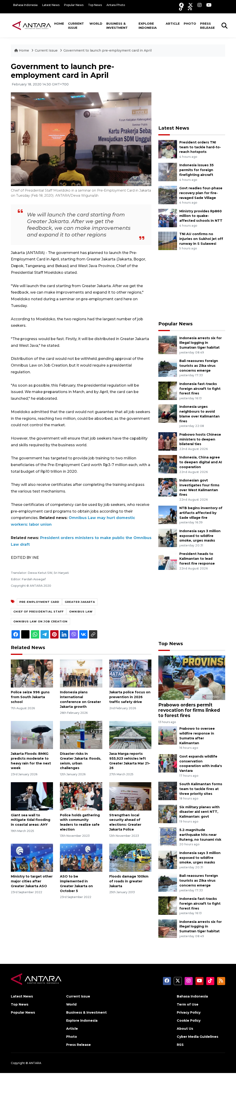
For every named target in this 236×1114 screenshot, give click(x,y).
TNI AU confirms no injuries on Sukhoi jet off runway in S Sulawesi (201, 239)
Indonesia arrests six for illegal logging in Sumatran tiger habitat (200, 343)
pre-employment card (39, 602)
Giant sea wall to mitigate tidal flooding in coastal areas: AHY (30, 820)
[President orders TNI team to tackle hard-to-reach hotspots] (167, 149)
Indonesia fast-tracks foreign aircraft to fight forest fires (200, 389)
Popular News (73, 5)
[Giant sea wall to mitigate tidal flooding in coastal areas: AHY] (32, 796)
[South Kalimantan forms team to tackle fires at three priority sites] (167, 790)
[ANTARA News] (31, 25)
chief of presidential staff (38, 611)
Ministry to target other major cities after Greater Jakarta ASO (32, 881)
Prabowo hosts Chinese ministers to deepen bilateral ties (200, 439)
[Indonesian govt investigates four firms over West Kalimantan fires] (167, 487)
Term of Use (187, 1004)
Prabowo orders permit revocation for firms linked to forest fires (189, 710)
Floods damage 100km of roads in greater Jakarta (128, 881)
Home (59, 23)
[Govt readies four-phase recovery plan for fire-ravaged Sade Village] (167, 194)
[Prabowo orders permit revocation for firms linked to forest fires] (191, 677)
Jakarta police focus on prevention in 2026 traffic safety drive (129, 697)
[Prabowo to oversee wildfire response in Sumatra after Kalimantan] (167, 735)
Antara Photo (115, 5)
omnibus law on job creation (40, 621)
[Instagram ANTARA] (200, 5)
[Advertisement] (192, 91)
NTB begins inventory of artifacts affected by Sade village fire (200, 513)
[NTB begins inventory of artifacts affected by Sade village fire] (167, 515)
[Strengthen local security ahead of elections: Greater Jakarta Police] (130, 796)
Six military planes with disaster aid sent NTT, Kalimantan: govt (199, 812)
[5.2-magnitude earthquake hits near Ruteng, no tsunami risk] (167, 836)
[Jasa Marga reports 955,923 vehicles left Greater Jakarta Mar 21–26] (130, 734)
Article (173, 23)
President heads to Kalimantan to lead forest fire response (197, 559)
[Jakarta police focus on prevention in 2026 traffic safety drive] (130, 673)
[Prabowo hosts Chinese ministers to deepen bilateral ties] (167, 441)
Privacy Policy (189, 1012)
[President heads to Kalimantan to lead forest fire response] (167, 560)
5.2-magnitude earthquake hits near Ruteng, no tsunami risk (200, 835)
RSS (180, 1045)
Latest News (50, 5)
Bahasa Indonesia (25, 5)
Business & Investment (117, 25)
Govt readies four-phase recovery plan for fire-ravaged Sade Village (200, 193)
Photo (190, 23)
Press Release (207, 25)
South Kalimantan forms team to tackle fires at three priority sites (200, 789)
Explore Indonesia (148, 25)
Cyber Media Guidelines (197, 1037)
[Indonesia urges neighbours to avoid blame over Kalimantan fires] (167, 413)
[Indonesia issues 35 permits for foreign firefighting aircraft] (167, 172)
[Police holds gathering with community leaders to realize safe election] (81, 796)
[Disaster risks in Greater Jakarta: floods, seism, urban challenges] (81, 734)
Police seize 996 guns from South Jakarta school (30, 697)
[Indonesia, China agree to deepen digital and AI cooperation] (167, 464)
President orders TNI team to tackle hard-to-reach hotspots (200, 147)
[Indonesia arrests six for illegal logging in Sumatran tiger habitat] (167, 344)
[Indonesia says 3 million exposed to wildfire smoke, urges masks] (167, 537)
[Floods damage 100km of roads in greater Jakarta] (130, 857)
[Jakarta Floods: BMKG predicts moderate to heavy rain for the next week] (32, 734)
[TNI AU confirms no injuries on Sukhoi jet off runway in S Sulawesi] (167, 240)
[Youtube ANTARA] (209, 5)
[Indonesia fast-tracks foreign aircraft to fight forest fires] (167, 390)
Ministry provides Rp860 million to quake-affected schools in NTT (200, 216)
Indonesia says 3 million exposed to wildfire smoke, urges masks (200, 536)
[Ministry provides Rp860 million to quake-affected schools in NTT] (167, 218)
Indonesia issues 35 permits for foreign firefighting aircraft (196, 170)
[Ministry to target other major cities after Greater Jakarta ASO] (32, 857)
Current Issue (76, 25)
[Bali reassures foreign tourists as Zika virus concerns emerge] (167, 367)
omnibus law (81, 611)
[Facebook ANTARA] (181, 5)
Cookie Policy (189, 1020)
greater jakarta (80, 602)
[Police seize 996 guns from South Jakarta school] (32, 673)
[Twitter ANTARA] (190, 5)
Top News (95, 5)
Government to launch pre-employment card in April (107, 50)
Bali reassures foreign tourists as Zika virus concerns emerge (198, 366)
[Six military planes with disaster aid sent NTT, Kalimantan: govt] (167, 813)
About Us (185, 1029)
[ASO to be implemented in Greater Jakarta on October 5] (81, 857)
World (95, 23)
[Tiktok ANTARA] (181, 8)
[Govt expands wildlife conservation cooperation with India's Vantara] (167, 763)
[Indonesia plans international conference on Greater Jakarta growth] (81, 673)
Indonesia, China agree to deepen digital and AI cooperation (200, 462)
